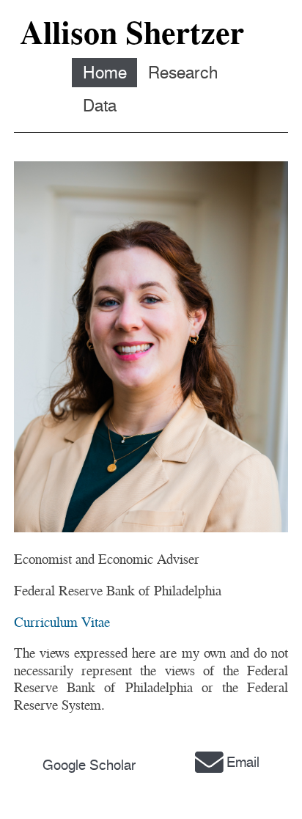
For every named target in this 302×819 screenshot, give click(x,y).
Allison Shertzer (132, 33)
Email (242, 762)
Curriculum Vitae (62, 622)
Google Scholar (89, 765)
